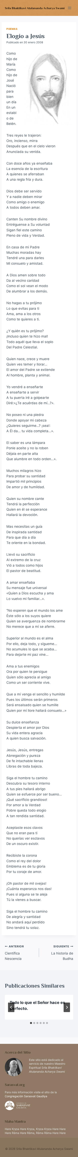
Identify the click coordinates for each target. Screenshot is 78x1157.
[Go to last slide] (11, 1007)
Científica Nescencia (14, 953)
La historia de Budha (62, 953)
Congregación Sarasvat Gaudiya (26, 1096)
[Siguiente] (67, 1007)
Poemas (12, 28)
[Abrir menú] (69, 8)
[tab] (31, 1023)
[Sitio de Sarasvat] (39, 1105)
